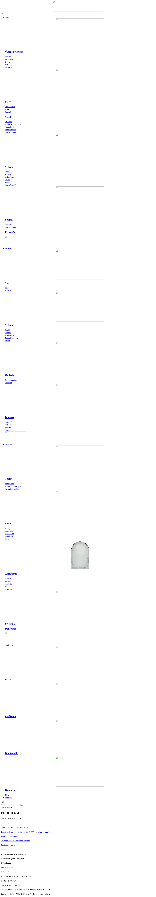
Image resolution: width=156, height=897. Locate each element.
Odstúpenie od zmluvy (10, 845)
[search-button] (22, 805)
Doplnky (8, 444)
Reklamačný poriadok (10, 836)
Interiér (8, 17)
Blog (7, 795)
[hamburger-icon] (2, 13)
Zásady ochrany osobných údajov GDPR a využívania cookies (26, 832)
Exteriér (8, 248)
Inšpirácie (9, 645)
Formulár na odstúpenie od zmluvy (15, 840)
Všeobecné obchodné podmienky (15, 827)
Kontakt (8, 797)
